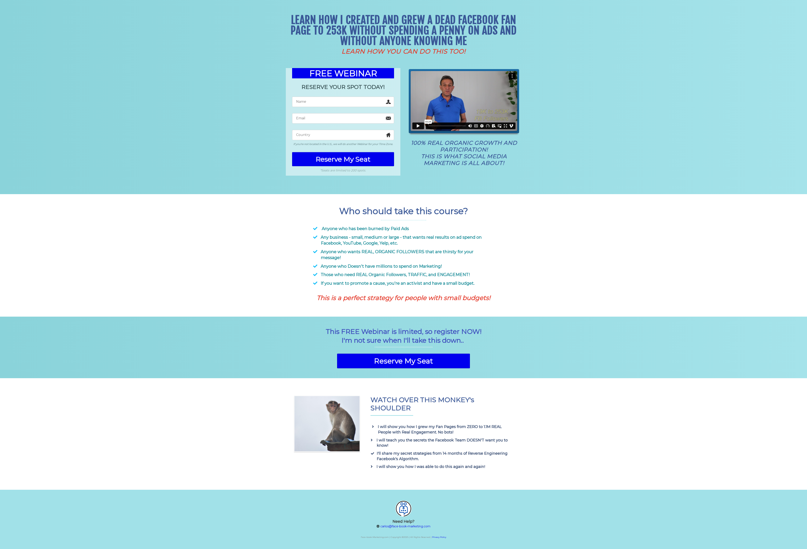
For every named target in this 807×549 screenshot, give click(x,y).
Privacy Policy (439, 537)
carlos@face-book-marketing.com (405, 526)
